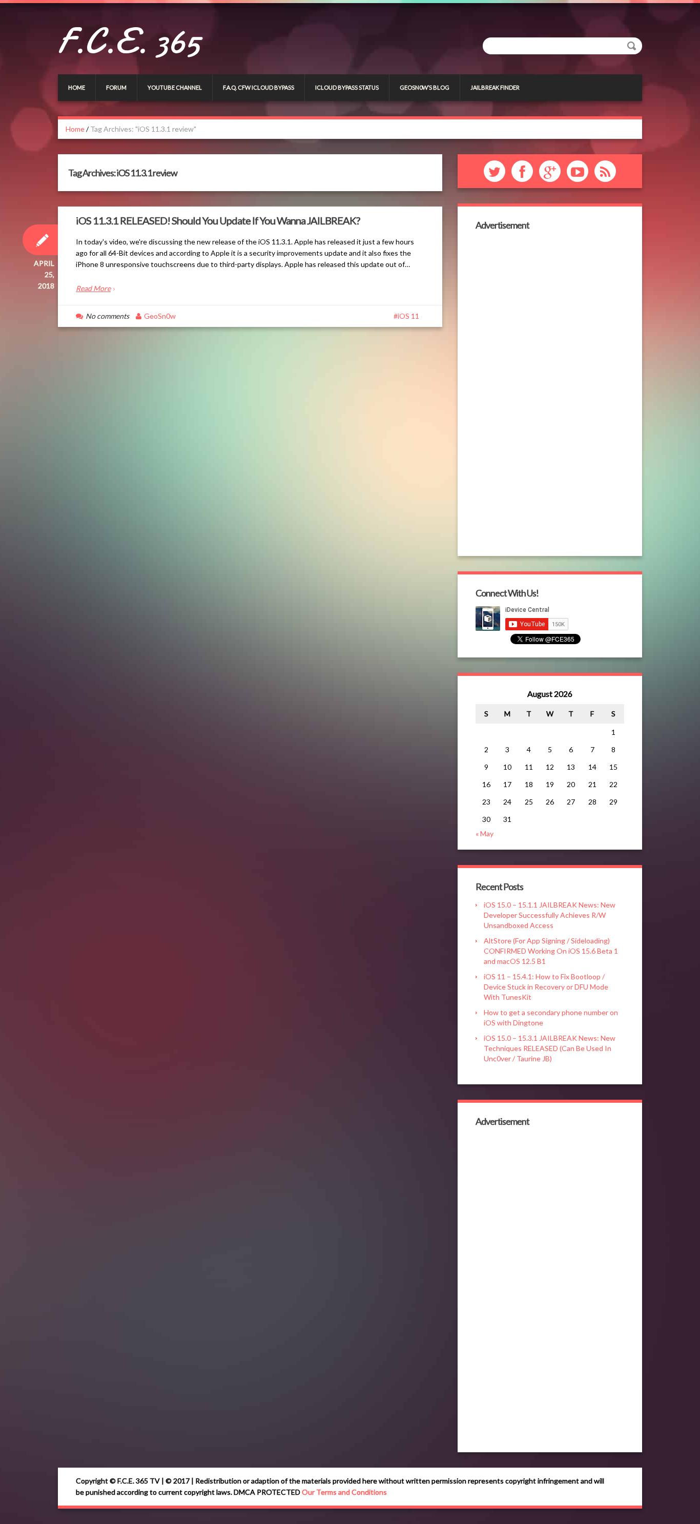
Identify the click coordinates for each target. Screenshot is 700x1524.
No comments (107, 316)
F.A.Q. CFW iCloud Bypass (258, 87)
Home (76, 87)
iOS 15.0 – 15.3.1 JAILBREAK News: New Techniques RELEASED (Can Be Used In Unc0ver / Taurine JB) (549, 1048)
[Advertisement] (550, 392)
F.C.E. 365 (129, 41)
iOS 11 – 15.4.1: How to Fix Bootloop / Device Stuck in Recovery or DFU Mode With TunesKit (546, 986)
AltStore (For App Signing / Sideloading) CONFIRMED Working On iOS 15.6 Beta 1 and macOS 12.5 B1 (551, 950)
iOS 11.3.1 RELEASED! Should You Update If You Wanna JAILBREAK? (218, 220)
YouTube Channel (175, 87)
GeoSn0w (160, 316)
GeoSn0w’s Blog (424, 87)
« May (484, 833)
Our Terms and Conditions (344, 1492)
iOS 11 (408, 316)
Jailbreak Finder (495, 87)
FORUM (116, 87)
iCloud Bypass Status (347, 87)
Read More (93, 288)
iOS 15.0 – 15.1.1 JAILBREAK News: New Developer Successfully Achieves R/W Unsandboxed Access (549, 915)
